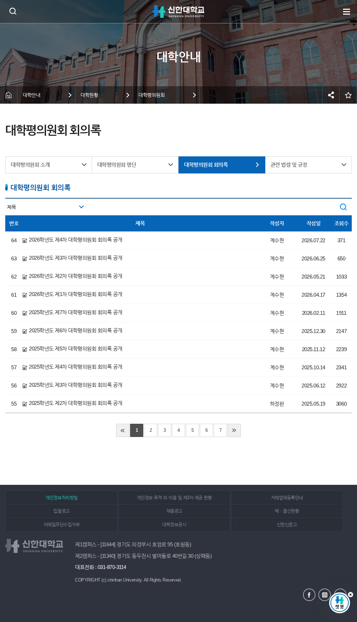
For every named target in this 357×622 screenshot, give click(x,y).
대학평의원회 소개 (30, 165)
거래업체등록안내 (287, 497)
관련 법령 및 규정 (289, 165)
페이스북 (309, 594)
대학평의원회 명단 (116, 165)
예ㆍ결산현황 (287, 510)
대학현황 (89, 95)
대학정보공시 (174, 524)
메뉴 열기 (346, 11)
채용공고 (174, 510)
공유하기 (331, 95)
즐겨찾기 (348, 95)
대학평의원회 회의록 (206, 165)
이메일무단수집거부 (62, 524)
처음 (122, 430)
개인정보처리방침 (61, 497)
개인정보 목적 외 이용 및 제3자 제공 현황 (174, 497)
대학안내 (31, 95)
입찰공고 (61, 510)
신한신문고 (287, 524)
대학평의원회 (151, 95)
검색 (12, 10)
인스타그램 (324, 594)
